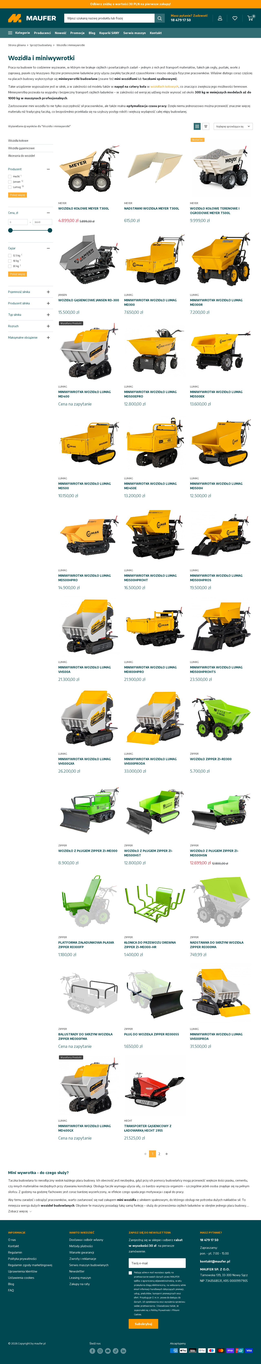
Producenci (42, 33)
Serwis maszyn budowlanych (88, 1265)
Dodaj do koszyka (89, 193)
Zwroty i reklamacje (82, 1258)
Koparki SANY (109, 33)
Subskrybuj (143, 1324)
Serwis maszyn (134, 33)
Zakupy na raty (79, 1284)
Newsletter (76, 1271)
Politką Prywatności (160, 1310)
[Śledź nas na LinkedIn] (123, 1351)
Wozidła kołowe (18, 140)
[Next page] (166, 1153)
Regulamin (15, 1252)
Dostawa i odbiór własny (86, 1239)
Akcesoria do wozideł (21, 155)
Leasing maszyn (80, 1277)
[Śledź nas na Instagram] (100, 1351)
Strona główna (17, 45)
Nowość (60, 33)
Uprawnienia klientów (22, 1271)
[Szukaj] (160, 18)
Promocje (77, 33)
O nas (12, 1239)
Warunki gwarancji (81, 1252)
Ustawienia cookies (21, 1277)
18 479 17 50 (181, 20)
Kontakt (156, 33)
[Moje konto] (220, 18)
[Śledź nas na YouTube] (108, 1351)
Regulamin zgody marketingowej (30, 1265)
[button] (197, 126)
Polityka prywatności (22, 1258)
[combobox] (109, 18)
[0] (250, 18)
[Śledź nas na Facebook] (92, 1351)
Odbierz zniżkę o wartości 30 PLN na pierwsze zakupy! (130, 4)
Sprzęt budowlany (41, 45)
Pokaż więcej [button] (17, 195)
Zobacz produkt (89, 377)
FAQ (11, 1290)
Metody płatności (81, 1246)
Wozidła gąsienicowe (21, 148)
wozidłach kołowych (164, 86)
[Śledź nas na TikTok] (115, 1351)
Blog (92, 33)
